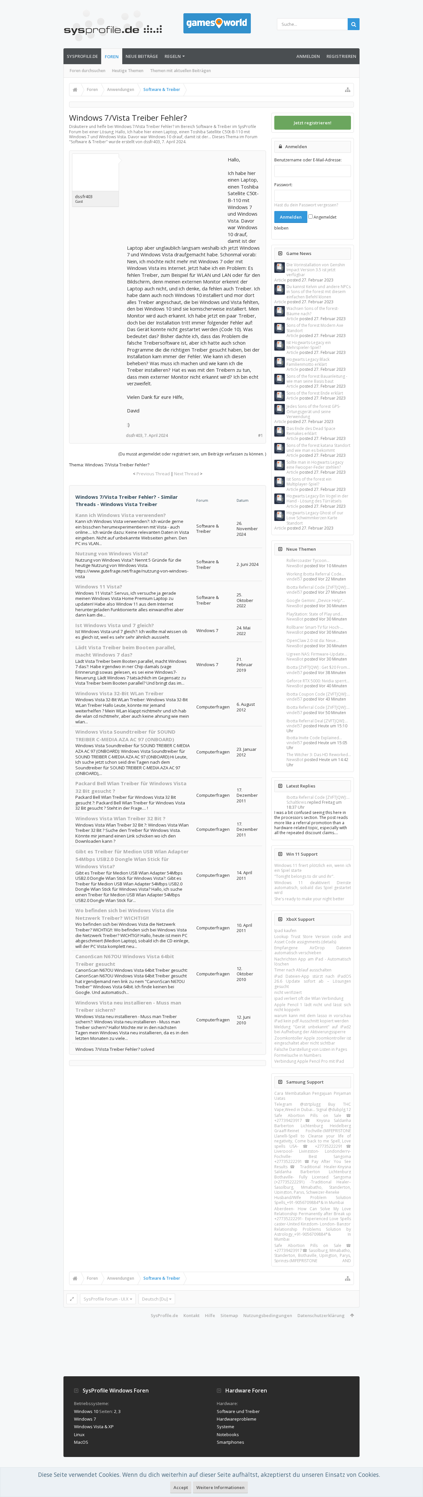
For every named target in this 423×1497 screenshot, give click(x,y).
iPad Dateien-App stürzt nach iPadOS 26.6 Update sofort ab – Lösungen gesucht (312, 981)
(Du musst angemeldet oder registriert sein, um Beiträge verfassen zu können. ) (192, 454)
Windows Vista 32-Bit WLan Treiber (119, 693)
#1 (260, 435)
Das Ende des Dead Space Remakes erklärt (311, 431)
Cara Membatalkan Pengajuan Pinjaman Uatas (312, 1096)
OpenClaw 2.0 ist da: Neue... (313, 640)
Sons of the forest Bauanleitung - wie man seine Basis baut (317, 378)
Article (280, 280)
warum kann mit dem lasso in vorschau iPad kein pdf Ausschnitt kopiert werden (312, 1018)
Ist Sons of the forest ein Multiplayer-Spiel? (309, 481)
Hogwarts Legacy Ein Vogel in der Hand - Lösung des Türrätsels (317, 498)
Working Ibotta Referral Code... (315, 574)
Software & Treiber (88, 142)
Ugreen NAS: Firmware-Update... (317, 654)
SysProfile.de (82, 56)
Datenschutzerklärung (321, 1315)
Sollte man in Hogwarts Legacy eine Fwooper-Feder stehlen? (315, 464)
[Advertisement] (176, 197)
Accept (180, 1487)
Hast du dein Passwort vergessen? (306, 205)
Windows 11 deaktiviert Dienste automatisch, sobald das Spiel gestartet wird (312, 888)
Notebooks (228, 1434)
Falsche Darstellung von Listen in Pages (310, 1049)
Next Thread (186, 474)
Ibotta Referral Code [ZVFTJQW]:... (318, 587)
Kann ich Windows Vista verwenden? (120, 515)
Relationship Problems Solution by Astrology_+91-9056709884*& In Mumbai (312, 1234)
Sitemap (229, 1315)
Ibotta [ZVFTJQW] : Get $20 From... (318, 667)
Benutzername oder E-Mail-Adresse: (308, 160)
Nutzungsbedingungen (267, 1315)
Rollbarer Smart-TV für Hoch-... (315, 627)
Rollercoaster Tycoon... (308, 560)
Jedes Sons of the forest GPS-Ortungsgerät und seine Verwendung (313, 411)
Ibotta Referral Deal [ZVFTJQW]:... (317, 721)
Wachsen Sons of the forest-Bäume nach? (313, 311)
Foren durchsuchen (87, 70)
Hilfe (210, 1315)
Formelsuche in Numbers (297, 1055)
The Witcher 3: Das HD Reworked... (319, 754)
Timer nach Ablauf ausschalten (302, 970)
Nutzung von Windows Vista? (111, 553)
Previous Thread (153, 474)
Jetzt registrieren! (312, 123)
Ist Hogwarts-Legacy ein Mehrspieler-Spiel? (309, 345)
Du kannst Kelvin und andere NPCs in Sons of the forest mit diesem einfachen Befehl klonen (319, 292)
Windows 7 (85, 1419)
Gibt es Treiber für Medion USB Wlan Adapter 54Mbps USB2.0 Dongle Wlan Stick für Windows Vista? (132, 859)
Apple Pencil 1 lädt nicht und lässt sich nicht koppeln (312, 1007)
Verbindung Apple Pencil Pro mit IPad (309, 1061)
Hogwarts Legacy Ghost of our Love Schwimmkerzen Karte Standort (315, 518)
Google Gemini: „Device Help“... (316, 600)
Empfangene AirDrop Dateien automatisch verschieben (312, 950)
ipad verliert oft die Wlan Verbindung (308, 998)
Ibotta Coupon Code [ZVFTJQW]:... (318, 694)
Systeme (225, 1427)
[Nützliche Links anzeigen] (348, 89)
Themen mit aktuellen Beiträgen (180, 70)
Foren (112, 57)
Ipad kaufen (285, 930)
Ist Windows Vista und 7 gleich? (114, 625)
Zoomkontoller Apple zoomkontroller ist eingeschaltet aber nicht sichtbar (312, 1040)
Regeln (173, 56)
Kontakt (191, 1315)
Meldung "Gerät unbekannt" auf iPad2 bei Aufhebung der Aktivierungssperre (312, 1029)
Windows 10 (86, 1411)
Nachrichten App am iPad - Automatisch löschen (312, 961)
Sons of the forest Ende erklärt (315, 393)
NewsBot (295, 566)
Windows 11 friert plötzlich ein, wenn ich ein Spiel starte (312, 868)
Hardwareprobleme (236, 1419)
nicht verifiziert (288, 992)
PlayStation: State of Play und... (315, 614)
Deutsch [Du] (155, 1299)
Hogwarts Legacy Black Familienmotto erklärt (308, 362)
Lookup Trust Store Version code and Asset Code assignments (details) (312, 939)
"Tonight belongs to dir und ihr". (304, 876)
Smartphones (230, 1442)
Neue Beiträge (142, 56)
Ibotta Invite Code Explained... (314, 738)
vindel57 (294, 579)
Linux (79, 1434)
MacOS (81, 1442)
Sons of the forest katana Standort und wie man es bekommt (318, 448)
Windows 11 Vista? (98, 586)
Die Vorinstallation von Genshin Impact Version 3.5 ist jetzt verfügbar (316, 270)
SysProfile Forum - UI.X (106, 1299)
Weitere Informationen (220, 1487)
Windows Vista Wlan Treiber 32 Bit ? (120, 818)
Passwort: (283, 185)
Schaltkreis (296, 802)
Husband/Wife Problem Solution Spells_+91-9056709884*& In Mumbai (312, 1200)
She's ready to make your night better (309, 899)
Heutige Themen (127, 70)
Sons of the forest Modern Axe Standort (315, 327)
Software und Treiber (238, 1411)
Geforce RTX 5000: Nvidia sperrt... (318, 681)
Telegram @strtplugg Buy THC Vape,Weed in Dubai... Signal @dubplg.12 (312, 1106)
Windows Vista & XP (94, 1427)
